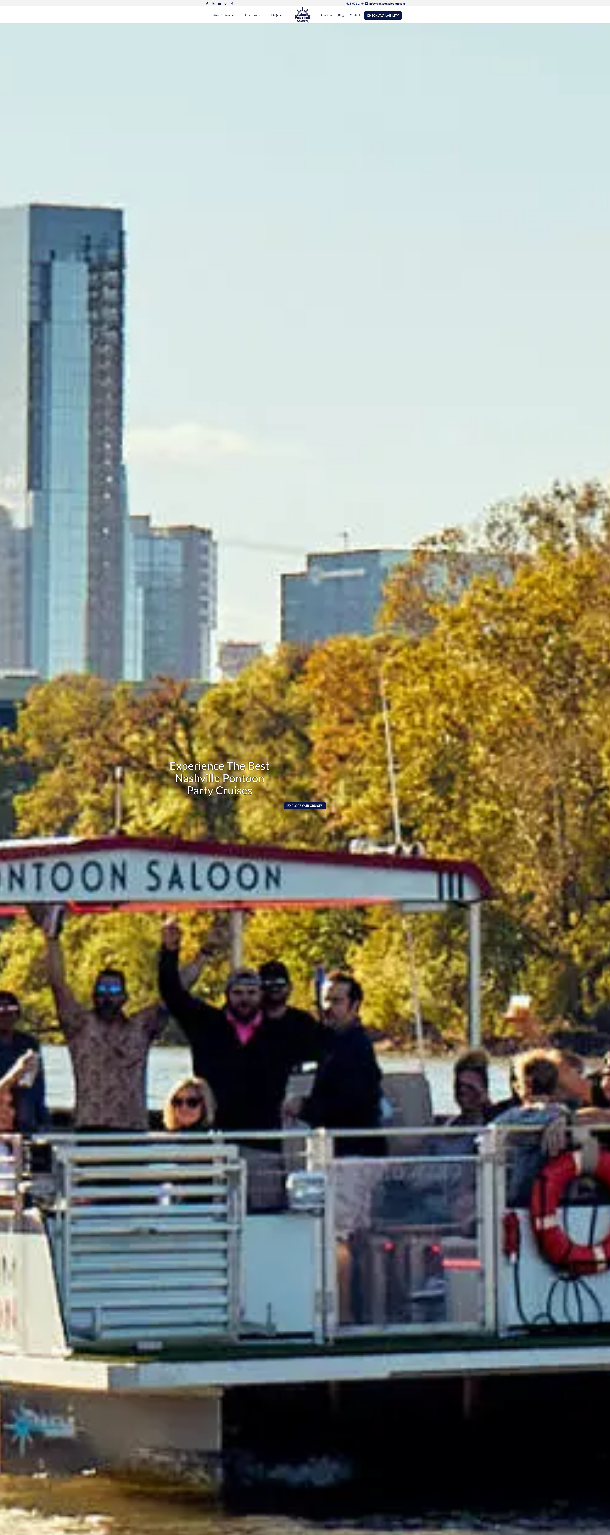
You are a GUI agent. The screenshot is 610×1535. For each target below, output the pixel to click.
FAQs (274, 15)
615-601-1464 (354, 3)
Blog (341, 15)
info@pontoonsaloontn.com (386, 3)
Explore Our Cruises (304, 806)
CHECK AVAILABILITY (383, 15)
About (324, 15)
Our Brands (252, 15)
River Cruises (221, 15)
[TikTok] (232, 3)
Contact (355, 15)
